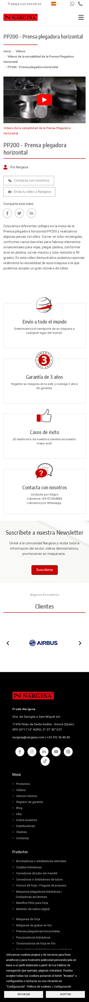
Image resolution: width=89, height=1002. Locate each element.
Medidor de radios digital (33, 909)
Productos (23, 784)
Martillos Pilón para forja (32, 903)
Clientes (21, 832)
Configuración (62, 986)
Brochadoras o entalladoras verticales (41, 861)
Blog (19, 808)
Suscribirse (44, 570)
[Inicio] (20, 18)
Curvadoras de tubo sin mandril (36, 873)
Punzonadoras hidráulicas (33, 937)
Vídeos (20, 51)
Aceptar (65, 994)
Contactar (22, 838)
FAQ (19, 814)
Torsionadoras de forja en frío (35, 943)
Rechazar (24, 994)
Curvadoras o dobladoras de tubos (39, 879)
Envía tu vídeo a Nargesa (32, 192)
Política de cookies (39, 986)
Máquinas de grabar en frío (34, 925)
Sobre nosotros (26, 820)
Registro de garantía (29, 802)
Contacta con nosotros (31, 180)
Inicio (7, 51)
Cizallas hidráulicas (29, 867)
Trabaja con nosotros (25, 4)
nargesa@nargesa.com (28, 737)
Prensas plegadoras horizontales (38, 931)
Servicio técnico (26, 796)
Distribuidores (25, 826)
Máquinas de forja (28, 919)
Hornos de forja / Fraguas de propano (41, 885)
